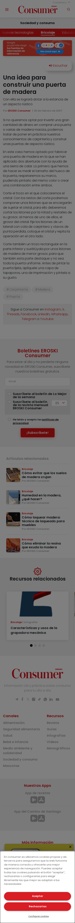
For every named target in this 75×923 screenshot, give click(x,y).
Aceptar (37, 896)
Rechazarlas (37, 906)
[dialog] (37, 887)
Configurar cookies (38, 916)
